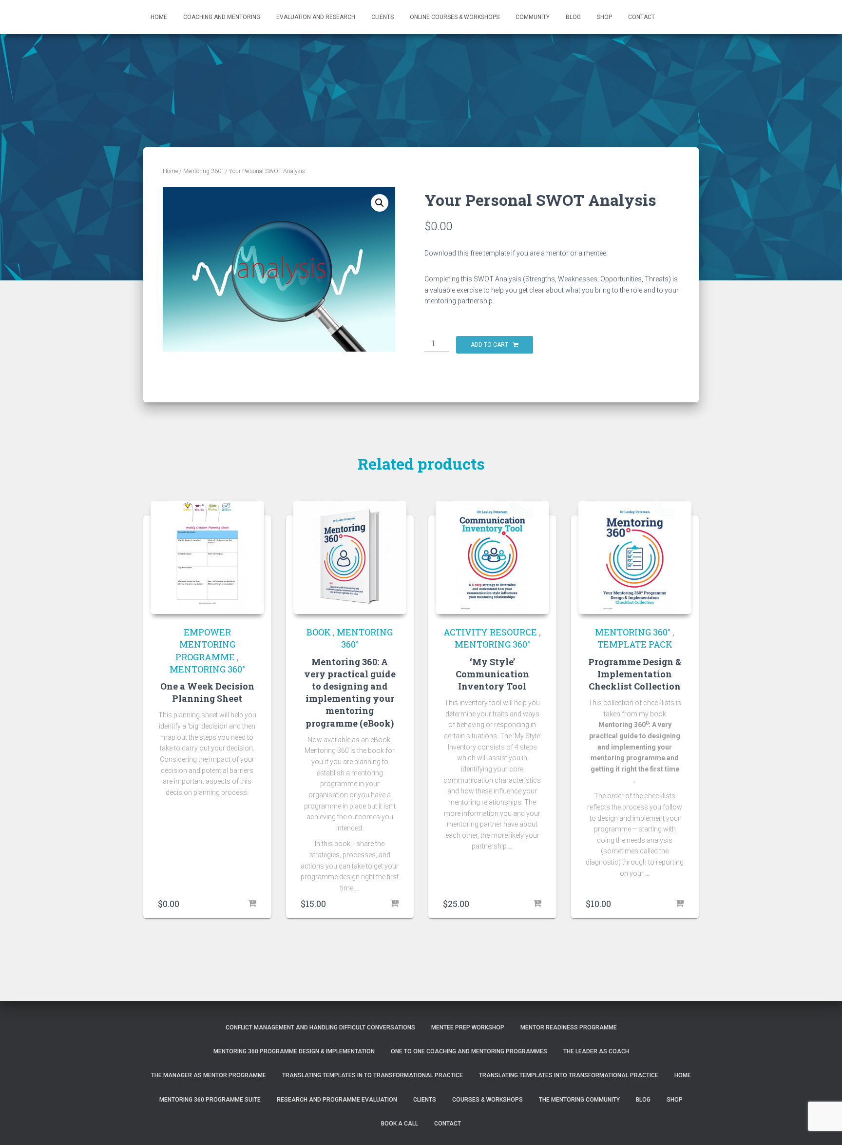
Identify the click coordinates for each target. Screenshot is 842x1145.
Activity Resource (490, 632)
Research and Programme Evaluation (337, 1099)
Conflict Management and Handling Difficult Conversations (320, 1027)
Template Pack (634, 644)
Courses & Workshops (487, 1099)
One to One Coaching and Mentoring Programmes (469, 1051)
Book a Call (399, 1123)
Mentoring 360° (203, 171)
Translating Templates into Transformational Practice (568, 1075)
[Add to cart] (252, 903)
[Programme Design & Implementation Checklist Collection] (635, 557)
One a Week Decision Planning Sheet (207, 692)
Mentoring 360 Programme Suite (210, 1099)
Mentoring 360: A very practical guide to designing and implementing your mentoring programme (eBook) (350, 692)
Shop (604, 17)
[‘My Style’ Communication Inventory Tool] (492, 557)
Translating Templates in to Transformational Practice (372, 1075)
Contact (641, 17)
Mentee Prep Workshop (467, 1027)
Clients (382, 17)
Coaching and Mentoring (221, 17)
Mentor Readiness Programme (568, 1027)
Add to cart (489, 344)
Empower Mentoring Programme (205, 644)
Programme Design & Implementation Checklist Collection (634, 674)
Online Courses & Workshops (454, 17)
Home (159, 17)
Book (318, 632)
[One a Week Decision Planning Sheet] (207, 557)
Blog (573, 17)
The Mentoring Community (579, 1099)
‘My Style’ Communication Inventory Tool (492, 674)
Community (533, 17)
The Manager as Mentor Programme (208, 1075)
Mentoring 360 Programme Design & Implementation (294, 1051)
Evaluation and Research (315, 17)
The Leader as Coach (596, 1051)
